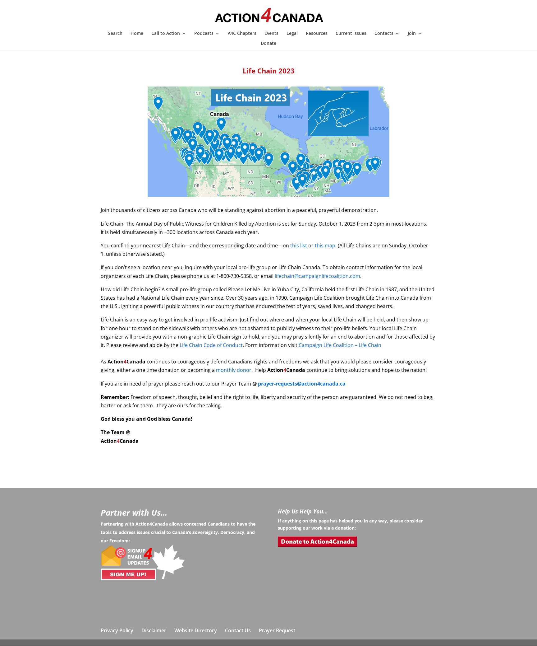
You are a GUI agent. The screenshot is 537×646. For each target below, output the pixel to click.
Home (137, 33)
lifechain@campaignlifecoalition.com (317, 276)
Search (115, 33)
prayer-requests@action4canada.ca (302, 383)
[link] (298, 245)
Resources (317, 33)
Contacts (383, 33)
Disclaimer (153, 630)
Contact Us (238, 630)
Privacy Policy (117, 630)
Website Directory (195, 630)
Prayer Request (277, 630)
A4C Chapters (242, 33)
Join (412, 33)
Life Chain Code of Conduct (211, 345)
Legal (292, 33)
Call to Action (165, 33)
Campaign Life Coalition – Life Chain (340, 345)
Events (271, 33)
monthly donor (233, 370)
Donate (268, 43)
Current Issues (351, 33)
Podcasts (203, 33)
